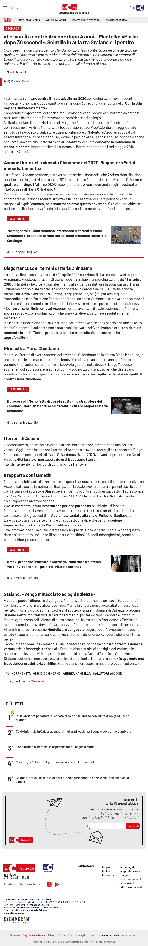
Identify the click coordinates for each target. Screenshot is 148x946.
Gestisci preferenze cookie (104, 935)
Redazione (15, 935)
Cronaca (37, 681)
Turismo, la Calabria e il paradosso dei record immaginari (55, 762)
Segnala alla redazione (34, 935)
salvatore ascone (107, 673)
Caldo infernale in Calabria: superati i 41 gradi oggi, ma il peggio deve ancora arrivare (73, 731)
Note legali (80, 935)
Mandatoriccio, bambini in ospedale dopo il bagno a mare (55, 747)
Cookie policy (65, 935)
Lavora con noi (127, 935)
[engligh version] (13, 7)
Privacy (52, 935)
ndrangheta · (21, 673)
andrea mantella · (77, 673)
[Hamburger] (5, 8)
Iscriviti (133, 826)
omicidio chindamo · (47, 673)
